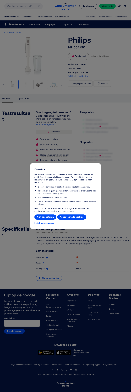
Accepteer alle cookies (72, 217)
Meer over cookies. (66, 211)
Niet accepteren (45, 217)
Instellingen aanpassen (44, 223)
